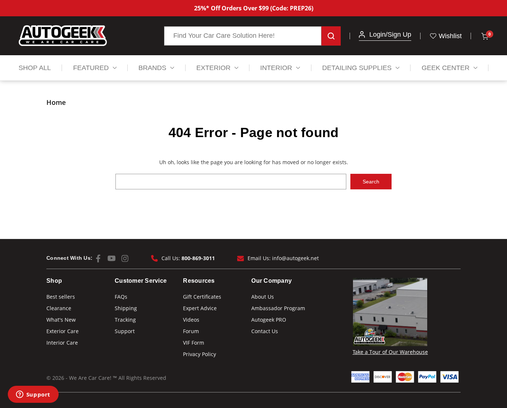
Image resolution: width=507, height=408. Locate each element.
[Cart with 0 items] (484, 36)
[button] (362, 34)
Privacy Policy (199, 354)
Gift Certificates (202, 296)
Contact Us (264, 331)
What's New (61, 319)
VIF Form (193, 342)
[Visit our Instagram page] (125, 258)
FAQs (121, 296)
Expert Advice (200, 308)
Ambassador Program (278, 308)
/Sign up (398, 34)
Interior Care (62, 342)
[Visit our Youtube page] (111, 258)
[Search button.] (331, 36)
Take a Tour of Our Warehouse (390, 351)
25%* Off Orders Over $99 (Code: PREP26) (253, 8)
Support (125, 331)
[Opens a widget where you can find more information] (33, 395)
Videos (191, 319)
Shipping (126, 308)
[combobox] (242, 36)
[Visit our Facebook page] (98, 258)
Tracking (125, 319)
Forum (191, 331)
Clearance (58, 308)
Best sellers (60, 296)
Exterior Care (62, 331)
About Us (262, 296)
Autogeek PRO (268, 319)
